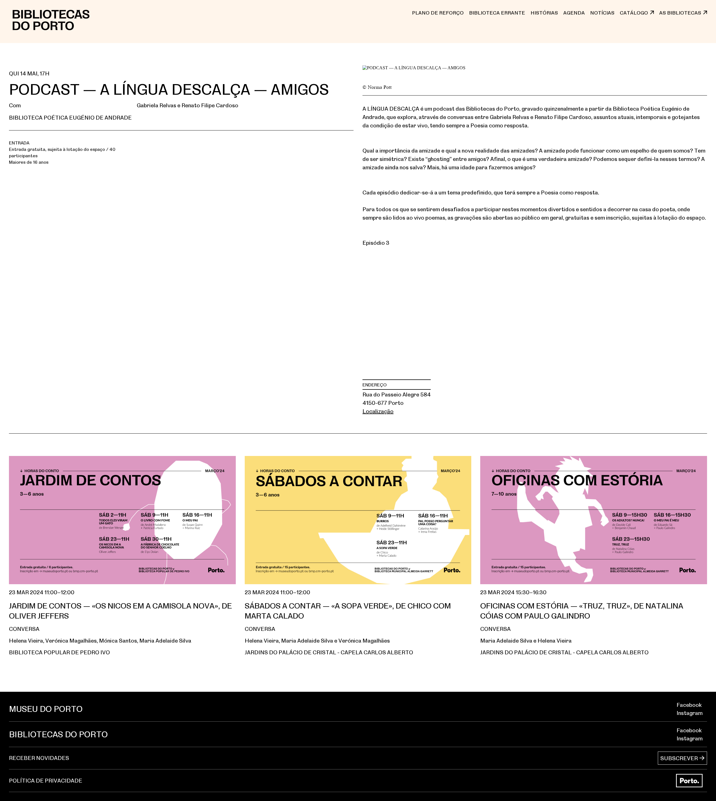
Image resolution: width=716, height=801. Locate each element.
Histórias (544, 12)
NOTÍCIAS (602, 12)
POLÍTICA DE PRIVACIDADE (45, 780)
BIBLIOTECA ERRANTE (497, 12)
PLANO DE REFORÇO (438, 12)
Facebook (689, 705)
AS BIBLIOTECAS (680, 12)
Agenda (574, 12)
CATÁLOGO (634, 12)
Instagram (690, 713)
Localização (378, 411)
